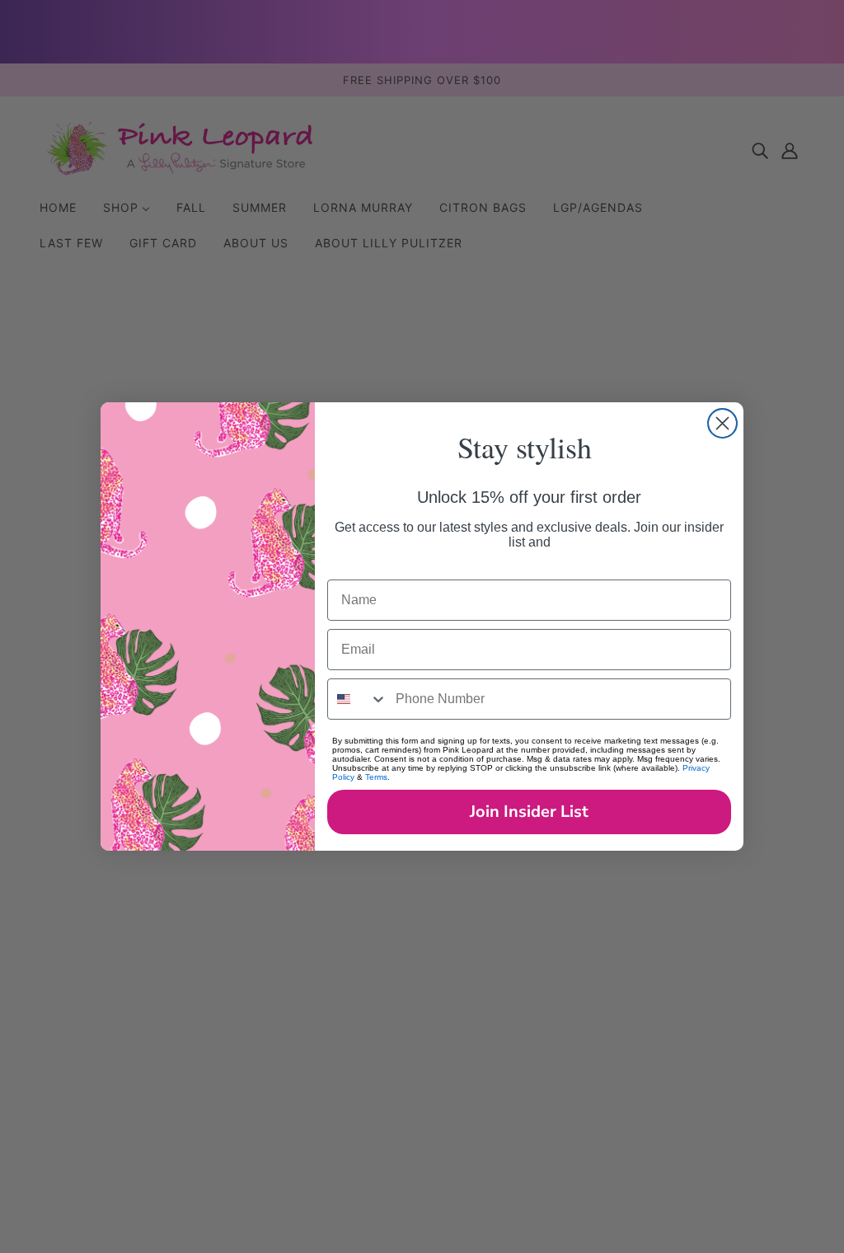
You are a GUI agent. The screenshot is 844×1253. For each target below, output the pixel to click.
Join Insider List (529, 811)
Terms (376, 776)
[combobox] (357, 699)
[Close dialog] (722, 423)
